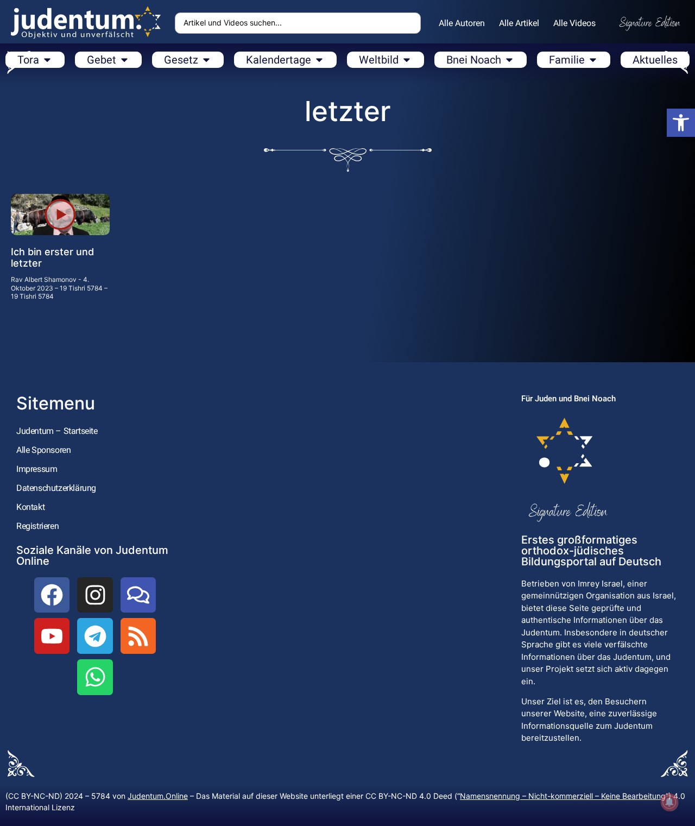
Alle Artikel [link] (519, 23)
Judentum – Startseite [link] (57, 431)
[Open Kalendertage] (319, 60)
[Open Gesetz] (206, 60)
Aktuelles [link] (655, 59)
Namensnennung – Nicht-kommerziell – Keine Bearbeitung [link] (563, 795)
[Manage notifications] (669, 802)
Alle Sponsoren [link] (43, 450)
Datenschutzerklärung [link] (56, 488)
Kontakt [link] (30, 507)
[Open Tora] (47, 60)
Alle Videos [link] (574, 23)
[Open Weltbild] (406, 60)
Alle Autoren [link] (462, 23)
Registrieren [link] (37, 526)
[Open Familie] (592, 60)
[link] (681, 123)
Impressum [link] (36, 469)
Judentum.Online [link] (158, 795)
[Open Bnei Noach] (509, 60)
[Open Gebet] (124, 60)
